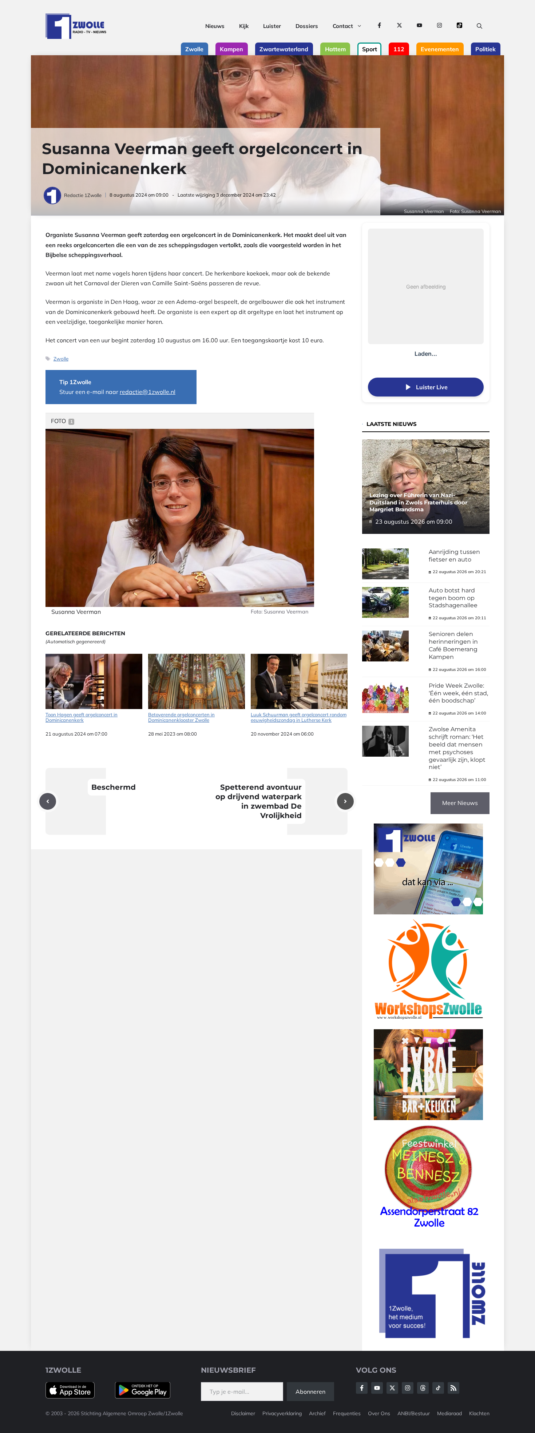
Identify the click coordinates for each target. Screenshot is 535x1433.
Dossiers (307, 26)
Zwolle (61, 358)
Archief (317, 1413)
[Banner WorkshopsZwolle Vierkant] (428, 1024)
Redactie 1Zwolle (83, 195)
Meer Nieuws (460, 802)
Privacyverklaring (282, 1413)
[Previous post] (48, 801)
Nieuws (215, 26)
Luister (272, 26)
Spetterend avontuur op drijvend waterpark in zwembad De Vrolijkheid (258, 801)
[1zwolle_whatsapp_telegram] (428, 912)
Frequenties (347, 1413)
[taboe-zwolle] (428, 1118)
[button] (479, 26)
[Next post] (345, 801)
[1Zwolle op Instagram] (439, 26)
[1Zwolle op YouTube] (419, 26)
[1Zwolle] (75, 26)
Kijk (244, 26)
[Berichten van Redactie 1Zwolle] (53, 195)
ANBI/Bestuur (413, 1413)
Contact (343, 26)
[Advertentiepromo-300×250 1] (433, 1336)
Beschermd (113, 787)
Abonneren (310, 1391)
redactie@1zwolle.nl (147, 391)
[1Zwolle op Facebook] (379, 26)
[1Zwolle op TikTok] (459, 26)
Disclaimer (243, 1413)
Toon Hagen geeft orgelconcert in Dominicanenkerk (81, 717)
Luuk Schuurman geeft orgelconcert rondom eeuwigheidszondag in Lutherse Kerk (298, 717)
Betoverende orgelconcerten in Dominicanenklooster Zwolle (181, 717)
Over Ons (379, 1413)
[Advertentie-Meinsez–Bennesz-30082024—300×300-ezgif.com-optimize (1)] (428, 1229)
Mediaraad (449, 1413)
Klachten (479, 1413)
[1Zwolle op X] (399, 26)
